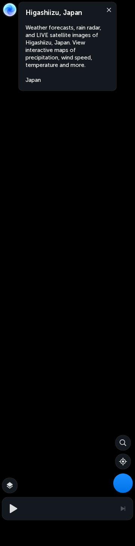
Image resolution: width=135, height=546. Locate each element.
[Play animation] (12, 508)
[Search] (123, 442)
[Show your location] (123, 461)
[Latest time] (122, 508)
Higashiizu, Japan (54, 13)
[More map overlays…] (9, 485)
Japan (33, 80)
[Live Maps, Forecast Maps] (123, 483)
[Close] (107, 9)
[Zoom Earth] (9, 9)
